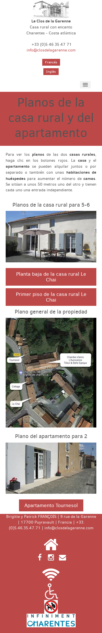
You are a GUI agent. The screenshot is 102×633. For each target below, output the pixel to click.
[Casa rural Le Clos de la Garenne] (51, 9)
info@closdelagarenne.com (51, 50)
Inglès (51, 71)
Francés (51, 62)
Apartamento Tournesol (51, 505)
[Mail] (62, 557)
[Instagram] (51, 557)
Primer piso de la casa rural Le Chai (51, 297)
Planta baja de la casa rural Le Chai (51, 277)
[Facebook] (39, 557)
